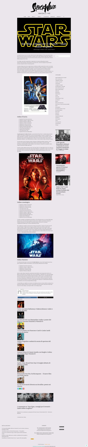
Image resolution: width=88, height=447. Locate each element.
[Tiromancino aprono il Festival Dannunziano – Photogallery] (62, 163)
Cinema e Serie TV (51, 49)
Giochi (56, 95)
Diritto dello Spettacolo (59, 87)
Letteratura (46, 16)
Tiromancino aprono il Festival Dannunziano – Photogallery (62, 168)
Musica (33, 16)
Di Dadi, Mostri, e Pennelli (60, 86)
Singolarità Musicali (59, 116)
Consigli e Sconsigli (59, 85)
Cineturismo (57, 83)
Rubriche (58, 16)
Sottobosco (57, 117)
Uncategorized (58, 121)
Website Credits (47, 444)
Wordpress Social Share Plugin (39, 446)
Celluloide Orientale (59, 80)
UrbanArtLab (58, 123)
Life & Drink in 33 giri (59, 98)
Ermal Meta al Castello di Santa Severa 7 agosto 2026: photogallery (14, 437)
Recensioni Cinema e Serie (60, 108)
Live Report (57, 99)
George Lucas (23, 55)
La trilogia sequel (24, 71)
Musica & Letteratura (59, 102)
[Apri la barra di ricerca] (63, 16)
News (29, 16)
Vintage (56, 124)
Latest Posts (22, 289)
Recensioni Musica (58, 110)
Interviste (53, 16)
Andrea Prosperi (25, 290)
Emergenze (57, 92)
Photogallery (57, 107)
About (18, 289)
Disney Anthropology (59, 89)
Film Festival (57, 93)
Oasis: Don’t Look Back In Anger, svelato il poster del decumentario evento (62, 190)
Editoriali (57, 90)
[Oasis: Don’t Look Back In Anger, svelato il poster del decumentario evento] (62, 184)
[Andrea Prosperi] (19, 293)
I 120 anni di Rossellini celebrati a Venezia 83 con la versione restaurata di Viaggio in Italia (62, 146)
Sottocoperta (57, 119)
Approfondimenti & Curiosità (60, 77)
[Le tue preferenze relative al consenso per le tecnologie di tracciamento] (86, 445)
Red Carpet (57, 111)
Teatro (56, 120)
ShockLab (57, 114)
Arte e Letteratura (58, 79)
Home (25, 16)
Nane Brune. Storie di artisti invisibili (62, 104)
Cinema (39, 16)
